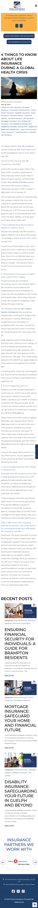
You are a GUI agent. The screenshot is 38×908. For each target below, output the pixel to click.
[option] (19, 22)
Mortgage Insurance (9, 121)
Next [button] (21, 26)
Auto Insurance (16, 107)
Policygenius (18, 413)
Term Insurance (8, 132)
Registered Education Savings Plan (14, 127)
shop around (8, 477)
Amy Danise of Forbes (17, 182)
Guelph (8, 775)
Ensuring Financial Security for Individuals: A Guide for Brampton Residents (20, 643)
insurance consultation (22, 623)
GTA (29, 773)
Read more (9, 675)
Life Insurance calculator (19, 42)
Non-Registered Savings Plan (21, 124)
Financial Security (20, 620)
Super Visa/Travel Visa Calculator (19, 36)
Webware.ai (19, 902)
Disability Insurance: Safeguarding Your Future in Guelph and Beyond (21, 793)
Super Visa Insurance (29, 129)
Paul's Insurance (17, 899)
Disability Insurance (22, 113)
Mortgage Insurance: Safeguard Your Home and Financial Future (21, 718)
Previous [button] (16, 26)
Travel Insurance (21, 132)
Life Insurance (28, 118)
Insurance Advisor (16, 115)
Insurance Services (15, 118)
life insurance (28, 146)
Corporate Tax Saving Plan (20, 110)
